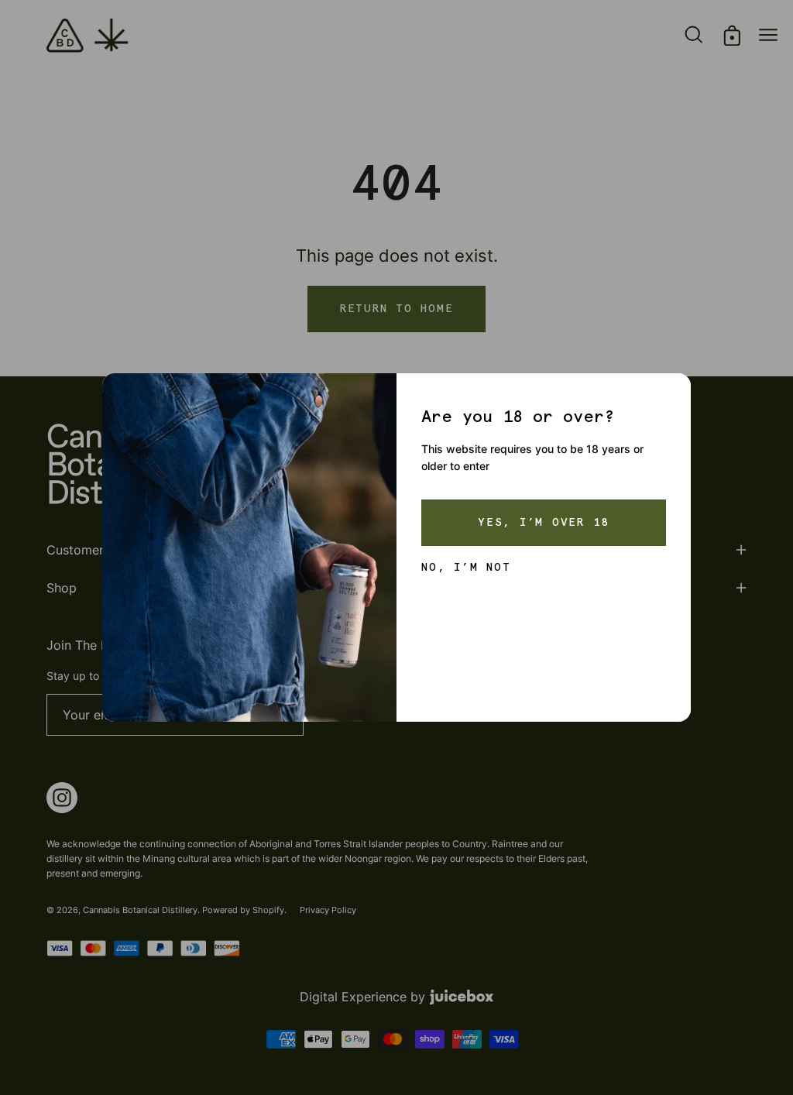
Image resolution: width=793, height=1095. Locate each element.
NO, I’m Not (465, 567)
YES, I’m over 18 (543, 522)
